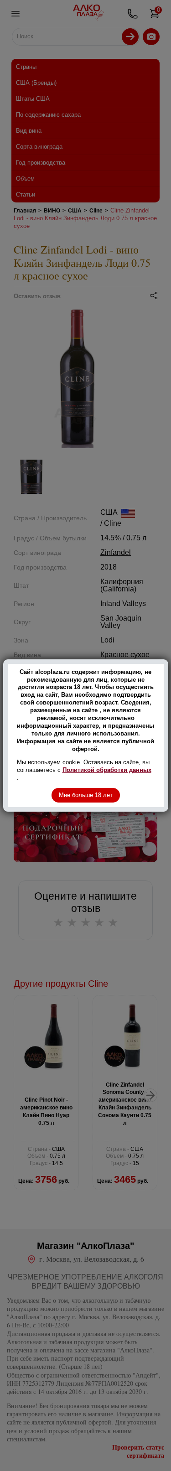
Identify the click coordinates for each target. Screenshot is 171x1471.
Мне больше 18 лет (86, 795)
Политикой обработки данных (106, 770)
